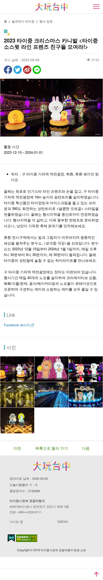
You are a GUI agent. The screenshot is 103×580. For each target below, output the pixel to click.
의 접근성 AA (26, 538)
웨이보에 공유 (27, 70)
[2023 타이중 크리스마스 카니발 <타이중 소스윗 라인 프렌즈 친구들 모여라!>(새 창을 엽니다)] (17, 369)
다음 (86, 448)
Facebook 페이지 (17, 325)
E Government (11, 538)
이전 (17, 448)
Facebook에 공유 (8, 70)
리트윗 (17, 70)
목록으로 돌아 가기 (51, 448)
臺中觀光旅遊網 (51, 7)
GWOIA (62, 521)
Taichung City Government (51, 466)
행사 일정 (46, 21)
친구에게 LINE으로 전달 (37, 70)
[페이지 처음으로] (96, 574)
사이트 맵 (16, 521)
